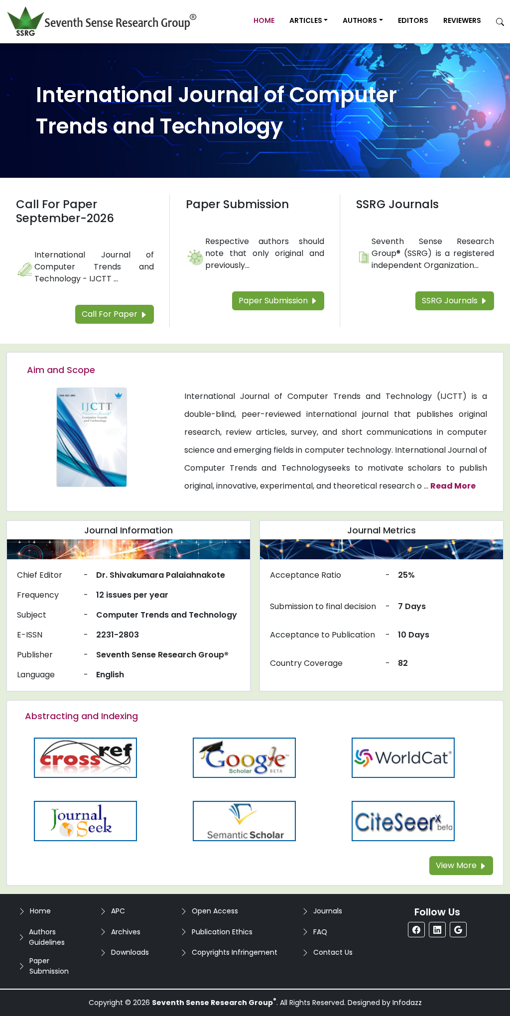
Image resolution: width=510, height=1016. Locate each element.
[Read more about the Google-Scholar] (244, 757)
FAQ (320, 932)
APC (118, 911)
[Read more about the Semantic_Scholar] (244, 820)
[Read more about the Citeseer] (403, 820)
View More (457, 865)
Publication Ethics (222, 932)
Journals (327, 911)
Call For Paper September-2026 (65, 211)
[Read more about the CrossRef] (85, 757)
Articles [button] (305, 20)
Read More (453, 486)
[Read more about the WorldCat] (403, 757)
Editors (413, 20)
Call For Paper (110, 314)
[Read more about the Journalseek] (85, 820)
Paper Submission (237, 204)
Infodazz (407, 1003)
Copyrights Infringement (234, 952)
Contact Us (333, 952)
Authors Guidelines (47, 937)
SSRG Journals (397, 204)
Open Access (215, 911)
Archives (125, 932)
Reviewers (462, 20)
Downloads (130, 952)
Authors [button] (360, 20)
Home (264, 20)
